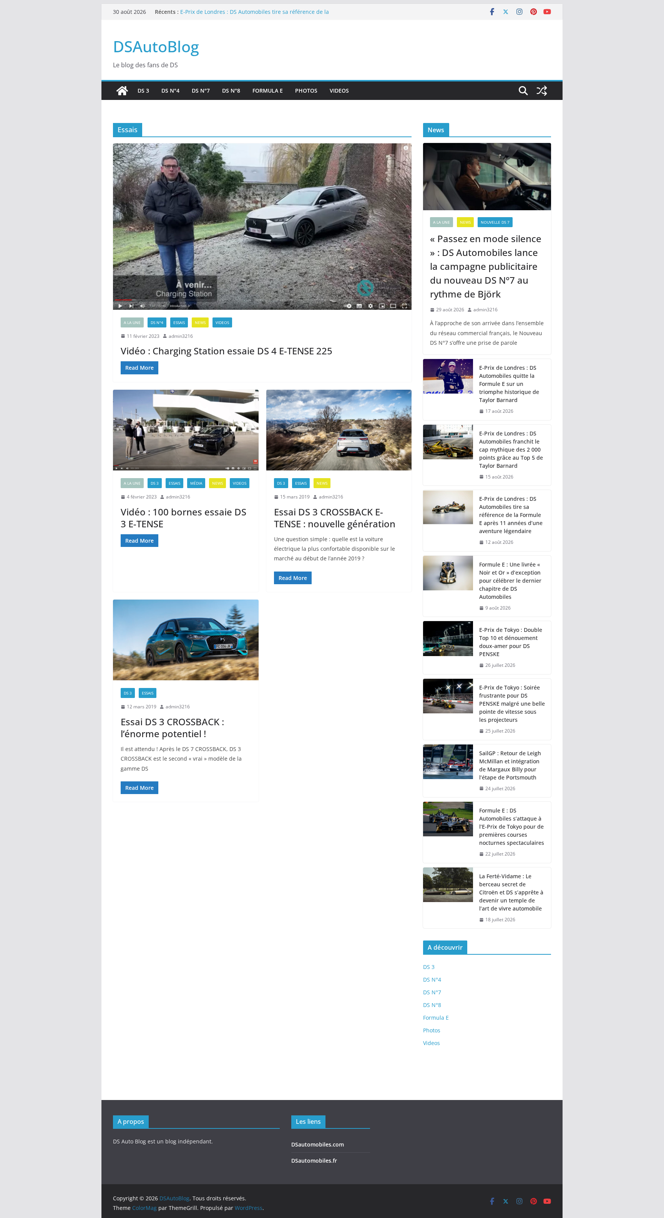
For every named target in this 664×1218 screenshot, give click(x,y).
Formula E (267, 90)
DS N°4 (170, 90)
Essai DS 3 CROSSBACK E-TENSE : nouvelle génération (334, 517)
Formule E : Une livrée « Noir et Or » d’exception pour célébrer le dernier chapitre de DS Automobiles (510, 580)
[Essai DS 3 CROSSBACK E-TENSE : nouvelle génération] (339, 430)
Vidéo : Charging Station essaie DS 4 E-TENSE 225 (226, 350)
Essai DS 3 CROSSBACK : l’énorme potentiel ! (172, 727)
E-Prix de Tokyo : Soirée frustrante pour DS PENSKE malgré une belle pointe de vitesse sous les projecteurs (512, 703)
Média (196, 483)
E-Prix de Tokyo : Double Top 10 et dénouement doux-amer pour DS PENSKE (510, 642)
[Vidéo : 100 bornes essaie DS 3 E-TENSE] (186, 430)
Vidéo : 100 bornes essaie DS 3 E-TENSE (183, 517)
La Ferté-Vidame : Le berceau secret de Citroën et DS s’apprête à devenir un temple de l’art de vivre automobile (511, 892)
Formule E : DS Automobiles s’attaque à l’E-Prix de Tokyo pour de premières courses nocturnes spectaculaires (511, 826)
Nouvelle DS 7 (495, 222)
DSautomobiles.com (317, 1144)
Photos (306, 90)
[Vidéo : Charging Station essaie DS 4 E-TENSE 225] (262, 226)
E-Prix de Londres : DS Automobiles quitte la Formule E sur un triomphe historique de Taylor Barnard (509, 384)
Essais (179, 322)
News (200, 322)
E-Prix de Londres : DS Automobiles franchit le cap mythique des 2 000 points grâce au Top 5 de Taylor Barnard (511, 449)
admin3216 (181, 336)
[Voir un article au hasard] (542, 90)
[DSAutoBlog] (122, 90)
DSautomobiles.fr (314, 1160)
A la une (132, 322)
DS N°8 (231, 90)
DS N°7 (201, 90)
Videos (339, 90)
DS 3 (143, 90)
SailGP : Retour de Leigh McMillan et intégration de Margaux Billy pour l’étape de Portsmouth (510, 765)
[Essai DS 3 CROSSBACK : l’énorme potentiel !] (186, 640)
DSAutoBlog (156, 46)
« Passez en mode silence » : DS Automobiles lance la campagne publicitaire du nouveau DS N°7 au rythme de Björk (485, 266)
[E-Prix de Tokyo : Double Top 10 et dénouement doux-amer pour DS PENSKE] (448, 647)
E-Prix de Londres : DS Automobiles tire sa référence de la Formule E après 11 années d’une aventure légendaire (254, 15)
